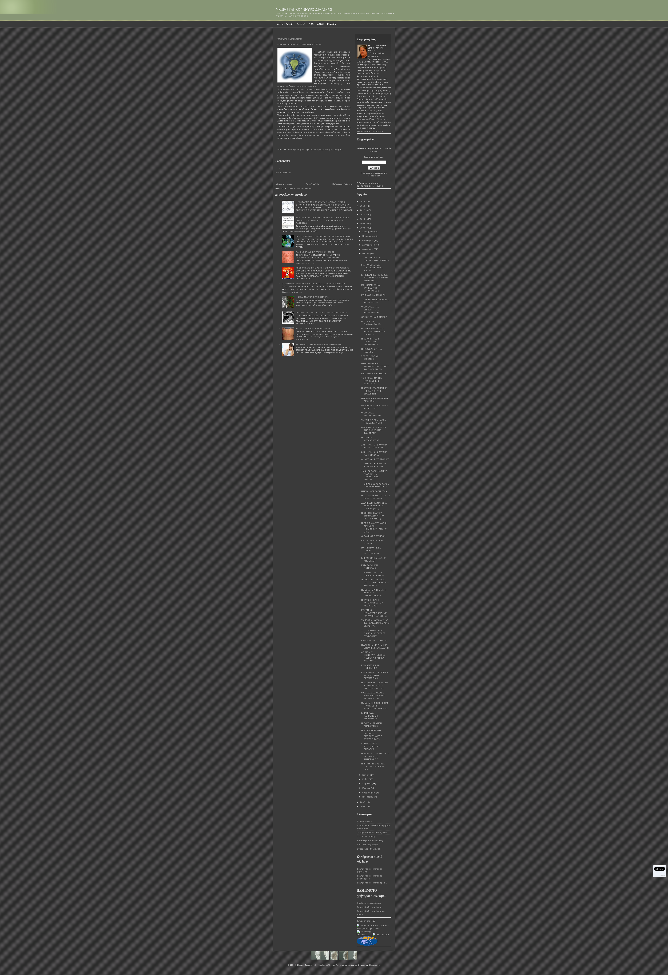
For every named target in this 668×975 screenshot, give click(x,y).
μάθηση (337, 149)
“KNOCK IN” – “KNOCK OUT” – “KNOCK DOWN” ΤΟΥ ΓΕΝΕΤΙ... (375, 582)
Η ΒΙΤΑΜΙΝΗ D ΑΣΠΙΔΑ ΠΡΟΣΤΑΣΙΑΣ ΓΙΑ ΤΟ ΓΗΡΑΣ (373, 767)
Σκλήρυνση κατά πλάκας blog (372, 832)
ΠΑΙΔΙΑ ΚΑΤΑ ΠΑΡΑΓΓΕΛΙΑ (374, 491)
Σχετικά (301, 24)
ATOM (320, 24)
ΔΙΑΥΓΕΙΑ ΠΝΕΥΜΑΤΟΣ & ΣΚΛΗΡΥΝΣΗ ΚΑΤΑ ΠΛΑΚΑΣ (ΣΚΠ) (374, 506)
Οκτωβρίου (368, 240)
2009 (363, 223)
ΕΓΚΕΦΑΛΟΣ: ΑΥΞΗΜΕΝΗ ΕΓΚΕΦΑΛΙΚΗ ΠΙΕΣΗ (318, 344)
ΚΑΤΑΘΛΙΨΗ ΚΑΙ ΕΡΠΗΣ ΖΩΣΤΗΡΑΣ (313, 329)
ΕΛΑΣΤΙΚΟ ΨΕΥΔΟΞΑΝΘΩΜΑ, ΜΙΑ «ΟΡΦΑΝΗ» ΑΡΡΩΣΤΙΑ (374, 613)
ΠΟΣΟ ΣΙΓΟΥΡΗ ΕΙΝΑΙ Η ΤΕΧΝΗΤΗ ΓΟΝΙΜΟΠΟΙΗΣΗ (374, 593)
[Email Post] (278, 145)
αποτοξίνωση (294, 149)
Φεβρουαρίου (369, 792)
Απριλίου (367, 784)
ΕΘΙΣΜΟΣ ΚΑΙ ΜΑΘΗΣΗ (289, 39)
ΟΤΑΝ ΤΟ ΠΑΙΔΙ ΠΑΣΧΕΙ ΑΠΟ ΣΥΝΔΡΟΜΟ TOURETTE (373, 430)
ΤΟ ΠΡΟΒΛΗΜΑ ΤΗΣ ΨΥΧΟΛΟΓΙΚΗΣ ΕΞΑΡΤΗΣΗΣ (371, 381)
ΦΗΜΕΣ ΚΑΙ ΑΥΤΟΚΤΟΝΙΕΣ (375, 459)
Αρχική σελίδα (312, 184)
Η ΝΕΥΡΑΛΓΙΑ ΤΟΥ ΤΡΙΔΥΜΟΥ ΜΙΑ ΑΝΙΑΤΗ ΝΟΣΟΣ (320, 202)
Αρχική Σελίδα (285, 24)
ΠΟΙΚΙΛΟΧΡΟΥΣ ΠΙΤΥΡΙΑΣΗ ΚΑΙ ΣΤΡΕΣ (315, 252)
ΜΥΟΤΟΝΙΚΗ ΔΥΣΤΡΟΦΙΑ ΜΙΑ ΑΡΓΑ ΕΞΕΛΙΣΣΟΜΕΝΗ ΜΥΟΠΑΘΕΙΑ (313, 284)
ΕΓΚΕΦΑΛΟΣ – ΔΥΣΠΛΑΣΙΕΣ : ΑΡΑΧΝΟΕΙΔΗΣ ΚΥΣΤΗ (321, 313)
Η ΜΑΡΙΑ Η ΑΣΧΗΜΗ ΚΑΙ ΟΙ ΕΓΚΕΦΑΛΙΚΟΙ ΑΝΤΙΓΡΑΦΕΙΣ (375, 756)
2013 (363, 206)
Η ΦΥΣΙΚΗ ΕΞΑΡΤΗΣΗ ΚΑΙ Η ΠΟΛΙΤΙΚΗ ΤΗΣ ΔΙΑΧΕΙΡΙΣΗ (374, 391)
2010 (363, 219)
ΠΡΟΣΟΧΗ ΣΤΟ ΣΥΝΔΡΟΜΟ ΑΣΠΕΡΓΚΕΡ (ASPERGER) (322, 268)
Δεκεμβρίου (368, 232)
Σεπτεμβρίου (369, 245)
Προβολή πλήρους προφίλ (370, 131)
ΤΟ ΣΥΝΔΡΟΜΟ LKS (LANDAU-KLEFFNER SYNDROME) (373, 633)
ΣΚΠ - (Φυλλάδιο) (366, 836)
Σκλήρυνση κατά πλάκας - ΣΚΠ (372, 883)
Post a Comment (283, 173)
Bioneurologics (364, 821)
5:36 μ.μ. (318, 44)
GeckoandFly (324, 965)
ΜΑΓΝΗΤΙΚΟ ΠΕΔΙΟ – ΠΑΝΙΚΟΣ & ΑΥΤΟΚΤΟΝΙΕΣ (372, 551)
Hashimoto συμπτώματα (369, 903)
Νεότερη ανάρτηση (283, 184)
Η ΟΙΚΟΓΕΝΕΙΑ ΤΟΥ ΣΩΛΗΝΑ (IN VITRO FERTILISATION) (372, 516)
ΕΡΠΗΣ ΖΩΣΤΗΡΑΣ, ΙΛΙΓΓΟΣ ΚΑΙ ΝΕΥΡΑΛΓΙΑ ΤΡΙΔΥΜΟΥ (323, 236)
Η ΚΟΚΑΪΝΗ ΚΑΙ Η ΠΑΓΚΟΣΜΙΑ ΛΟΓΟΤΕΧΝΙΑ (370, 342)
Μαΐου (365, 779)
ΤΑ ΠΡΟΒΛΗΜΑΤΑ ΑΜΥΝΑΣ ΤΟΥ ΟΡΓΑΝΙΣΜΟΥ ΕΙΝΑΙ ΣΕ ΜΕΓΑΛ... (375, 623)
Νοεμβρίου (367, 236)
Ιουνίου (366, 775)
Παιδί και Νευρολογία (367, 845)
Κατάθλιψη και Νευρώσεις (370, 841)
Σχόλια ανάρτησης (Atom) (299, 188)
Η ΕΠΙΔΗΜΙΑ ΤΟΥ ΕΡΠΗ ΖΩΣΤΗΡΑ (312, 297)
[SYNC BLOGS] (381, 935)
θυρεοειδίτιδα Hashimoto (369, 907)
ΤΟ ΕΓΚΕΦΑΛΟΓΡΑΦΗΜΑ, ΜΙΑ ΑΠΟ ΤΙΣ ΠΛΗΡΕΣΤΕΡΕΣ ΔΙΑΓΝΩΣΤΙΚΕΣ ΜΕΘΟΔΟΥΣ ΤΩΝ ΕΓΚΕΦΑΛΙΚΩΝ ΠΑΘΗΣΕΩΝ (322, 220)
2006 (363, 807)
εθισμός (318, 149)
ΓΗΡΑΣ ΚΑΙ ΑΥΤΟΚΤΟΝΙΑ (374, 641)
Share (662, 875)
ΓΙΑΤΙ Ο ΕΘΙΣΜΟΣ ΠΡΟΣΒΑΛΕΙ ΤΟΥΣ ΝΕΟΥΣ (372, 268)
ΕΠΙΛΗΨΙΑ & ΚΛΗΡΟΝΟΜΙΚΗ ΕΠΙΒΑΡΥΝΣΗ (370, 716)
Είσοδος (331, 24)
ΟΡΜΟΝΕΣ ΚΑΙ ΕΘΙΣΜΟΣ (374, 317)
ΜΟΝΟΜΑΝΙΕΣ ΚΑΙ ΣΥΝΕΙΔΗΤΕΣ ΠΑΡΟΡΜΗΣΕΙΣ (370, 288)
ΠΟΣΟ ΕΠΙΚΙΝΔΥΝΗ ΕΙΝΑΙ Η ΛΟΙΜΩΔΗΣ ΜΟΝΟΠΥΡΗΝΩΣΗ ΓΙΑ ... (375, 706)
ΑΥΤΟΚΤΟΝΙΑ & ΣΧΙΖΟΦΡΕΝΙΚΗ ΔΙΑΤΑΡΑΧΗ (370, 746)
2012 (363, 210)
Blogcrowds (374, 965)
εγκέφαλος (307, 149)
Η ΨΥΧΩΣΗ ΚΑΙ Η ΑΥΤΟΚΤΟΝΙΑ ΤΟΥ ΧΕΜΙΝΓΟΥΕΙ (372, 603)
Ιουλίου (366, 254)
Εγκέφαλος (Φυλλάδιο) (368, 849)
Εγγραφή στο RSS (366, 921)
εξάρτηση (328, 149)
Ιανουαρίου (368, 797)
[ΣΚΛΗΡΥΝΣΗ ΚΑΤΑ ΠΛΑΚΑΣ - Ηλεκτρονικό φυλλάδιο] (374, 928)
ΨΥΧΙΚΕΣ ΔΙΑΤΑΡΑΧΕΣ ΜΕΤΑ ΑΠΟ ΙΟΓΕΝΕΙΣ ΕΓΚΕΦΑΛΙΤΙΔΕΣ (373, 696)
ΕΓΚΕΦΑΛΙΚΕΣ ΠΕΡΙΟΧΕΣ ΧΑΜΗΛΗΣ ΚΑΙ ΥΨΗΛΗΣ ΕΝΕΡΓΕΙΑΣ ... (374, 278)
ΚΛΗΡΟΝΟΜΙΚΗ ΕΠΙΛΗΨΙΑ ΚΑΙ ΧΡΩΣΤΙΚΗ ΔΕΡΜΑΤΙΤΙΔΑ (374, 675)
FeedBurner (374, 176)
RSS (311, 24)
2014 (363, 201)
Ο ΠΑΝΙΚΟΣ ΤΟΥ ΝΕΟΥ (373, 536)
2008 (363, 228)
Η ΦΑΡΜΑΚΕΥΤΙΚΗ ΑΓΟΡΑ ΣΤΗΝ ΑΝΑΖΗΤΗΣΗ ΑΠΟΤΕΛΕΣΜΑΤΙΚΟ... (374, 685)
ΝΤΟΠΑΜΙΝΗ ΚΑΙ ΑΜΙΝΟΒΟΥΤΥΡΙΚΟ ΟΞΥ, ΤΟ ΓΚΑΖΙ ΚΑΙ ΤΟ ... (375, 366)
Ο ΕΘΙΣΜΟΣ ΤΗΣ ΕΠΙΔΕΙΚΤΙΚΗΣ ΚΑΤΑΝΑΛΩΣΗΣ (370, 310)
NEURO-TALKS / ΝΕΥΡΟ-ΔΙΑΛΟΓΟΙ (304, 9)
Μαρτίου (366, 788)
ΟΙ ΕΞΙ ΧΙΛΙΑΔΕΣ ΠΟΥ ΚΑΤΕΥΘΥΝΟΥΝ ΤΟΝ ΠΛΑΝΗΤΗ (373, 331)
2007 (363, 802)
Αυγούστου (368, 249)
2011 (363, 215)
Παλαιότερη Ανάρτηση (342, 184)
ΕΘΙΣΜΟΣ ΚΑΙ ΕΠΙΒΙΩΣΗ (374, 374)
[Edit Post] (279, 145)
